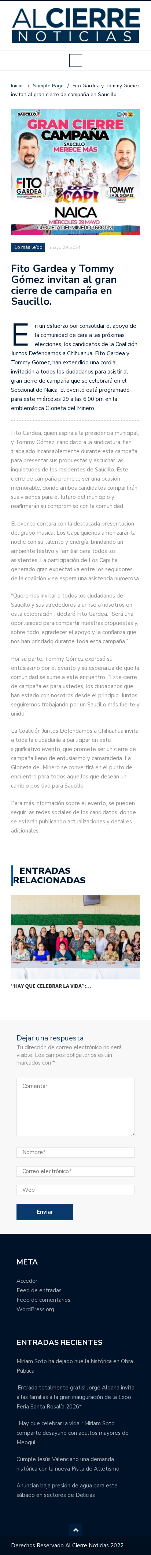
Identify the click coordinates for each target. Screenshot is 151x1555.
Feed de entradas (39, 1290)
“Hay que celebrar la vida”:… (51, 985)
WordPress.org (35, 1309)
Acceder (26, 1281)
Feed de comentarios (43, 1300)
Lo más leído (29, 247)
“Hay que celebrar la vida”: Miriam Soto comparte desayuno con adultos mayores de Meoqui (72, 1433)
